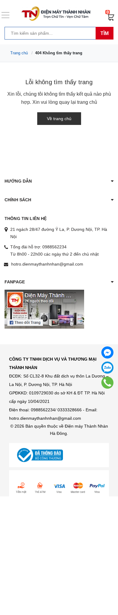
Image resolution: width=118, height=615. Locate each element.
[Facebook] (107, 352)
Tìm (104, 33)
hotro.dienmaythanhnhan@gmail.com (47, 264)
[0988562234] (107, 383)
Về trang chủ (59, 118)
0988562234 (54, 246)
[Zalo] (107, 368)
